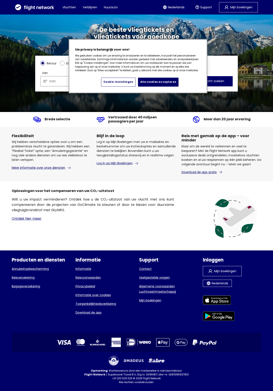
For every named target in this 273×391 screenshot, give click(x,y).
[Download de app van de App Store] (219, 300)
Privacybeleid (85, 286)
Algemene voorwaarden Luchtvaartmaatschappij (157, 289)
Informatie (83, 269)
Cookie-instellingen (118, 82)
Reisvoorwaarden (88, 277)
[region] (138, 66)
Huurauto (111, 7)
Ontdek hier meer (27, 218)
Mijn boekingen (150, 300)
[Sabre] (156, 360)
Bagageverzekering (26, 286)
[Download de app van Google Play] (219, 316)
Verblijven (90, 7)
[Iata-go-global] (114, 360)
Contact (145, 269)
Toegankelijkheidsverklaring (96, 304)
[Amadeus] (134, 360)
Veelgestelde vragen (154, 277)
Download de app (89, 312)
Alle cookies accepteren (158, 82)
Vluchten (69, 7)
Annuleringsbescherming (30, 269)
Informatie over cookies (93, 295)
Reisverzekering (23, 277)
